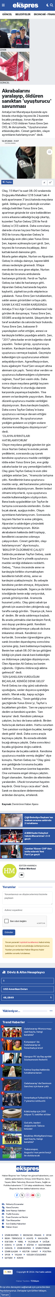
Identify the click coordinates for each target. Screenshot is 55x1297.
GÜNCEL (7, 14)
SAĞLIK (46, 1242)
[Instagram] (27, 1195)
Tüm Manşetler (13, 1220)
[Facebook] (17, 1195)
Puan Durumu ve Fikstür (17, 1217)
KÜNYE (20, 1258)
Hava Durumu (12, 1207)
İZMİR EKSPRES (12, 1235)
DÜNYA (8, 1245)
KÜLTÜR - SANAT (30, 1251)
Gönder (9, 932)
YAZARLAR (33, 1242)
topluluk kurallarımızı (29, 942)
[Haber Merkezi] (9, 871)
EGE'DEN (9, 1242)
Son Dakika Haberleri (16, 1224)
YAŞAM (18, 1255)
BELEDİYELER (22, 14)
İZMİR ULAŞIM (11, 1251)
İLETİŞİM (8, 1258)
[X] (22, 1195)
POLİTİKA (47, 1251)
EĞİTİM (30, 1245)
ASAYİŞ (29, 1238)
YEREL (20, 1242)
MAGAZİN (43, 1238)
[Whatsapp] (38, 1195)
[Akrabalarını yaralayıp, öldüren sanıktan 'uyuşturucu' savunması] (27, 163)
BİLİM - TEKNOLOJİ (13, 1238)
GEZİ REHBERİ (44, 1245)
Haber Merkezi (27, 868)
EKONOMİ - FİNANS (32, 1235)
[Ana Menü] (3, 5)
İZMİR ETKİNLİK (42, 1248)
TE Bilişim (35, 1281)
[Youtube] (32, 1195)
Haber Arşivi (12, 1227)
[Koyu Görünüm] (47, 5)
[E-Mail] (21, 875)
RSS (9, 1272)
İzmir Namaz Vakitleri (16, 1211)
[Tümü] (51, 1011)
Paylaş (9, 182)
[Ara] (51, 5)
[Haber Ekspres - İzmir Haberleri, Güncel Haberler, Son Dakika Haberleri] (25, 5)
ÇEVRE (19, 1245)
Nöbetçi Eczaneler (15, 1204)
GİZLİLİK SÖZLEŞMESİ (36, 1255)
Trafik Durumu (12, 1214)
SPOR (48, 1235)
